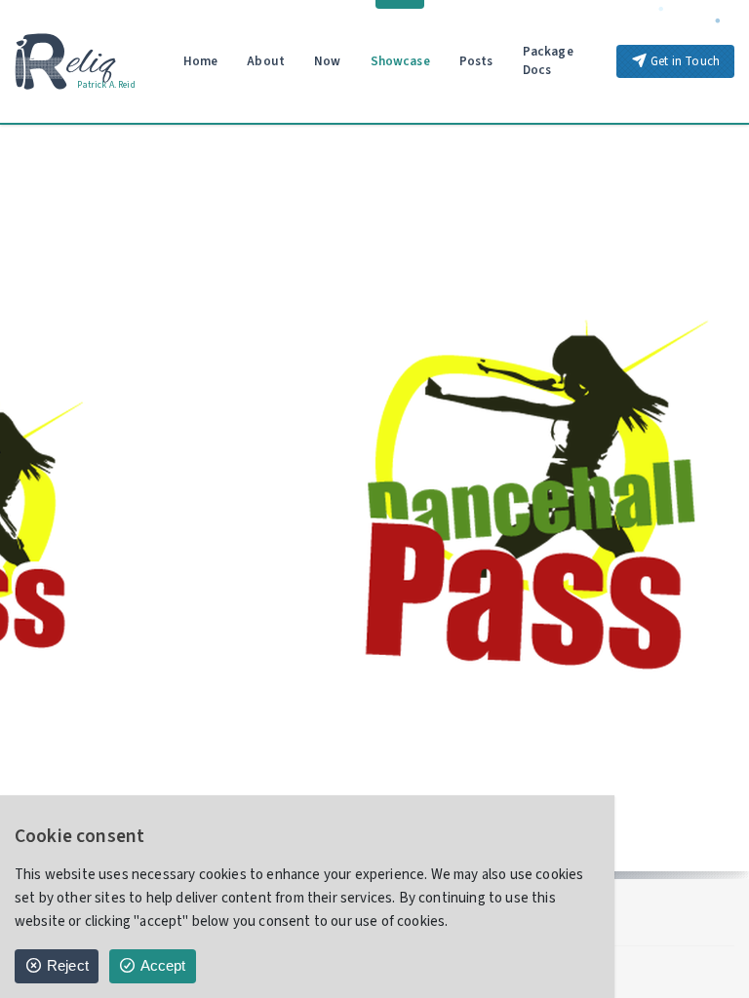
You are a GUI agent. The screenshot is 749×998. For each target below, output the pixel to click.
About (266, 61)
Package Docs (548, 61)
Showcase (400, 61)
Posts (476, 61)
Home (200, 61)
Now (327, 61)
